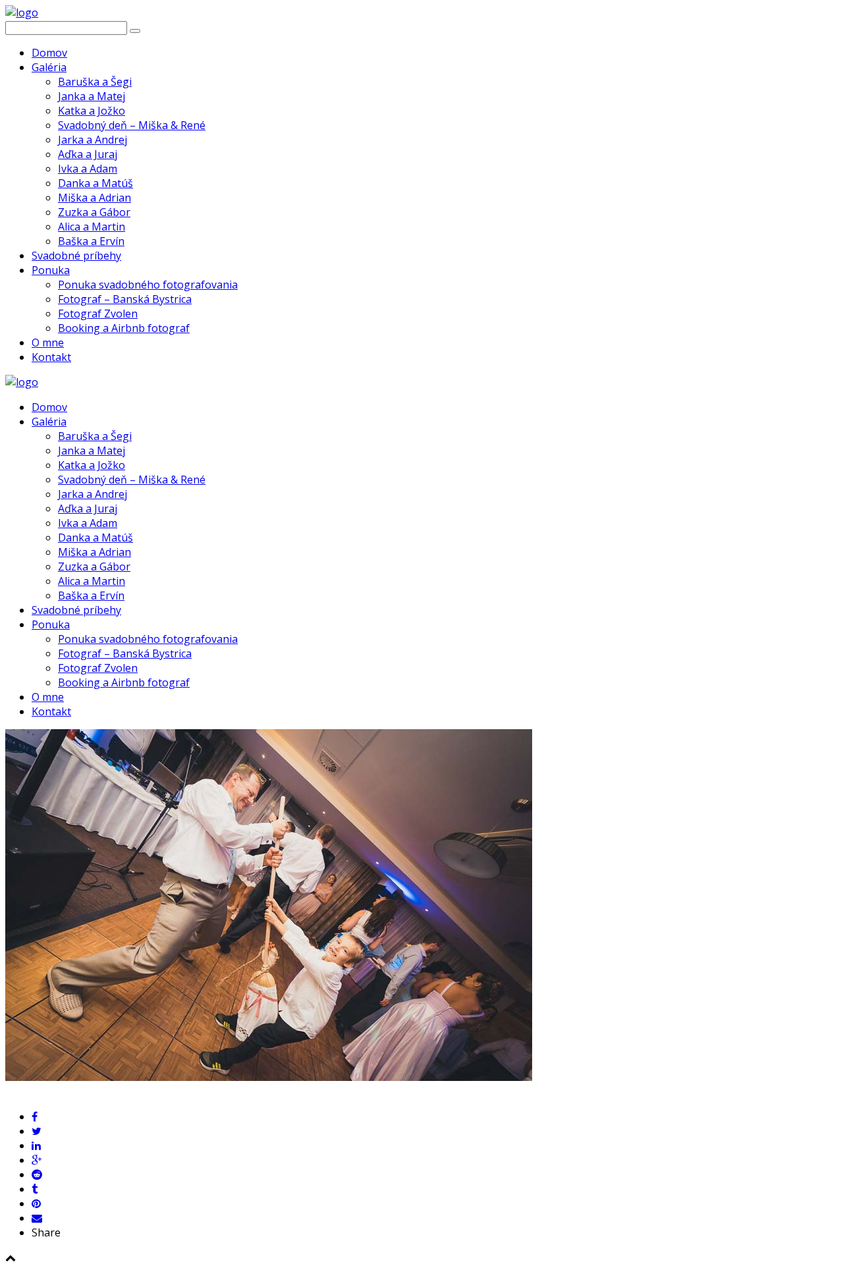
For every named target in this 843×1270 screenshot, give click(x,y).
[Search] (135, 31)
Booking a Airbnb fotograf (124, 328)
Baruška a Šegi (95, 81)
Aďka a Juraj (87, 154)
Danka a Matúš (95, 183)
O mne (48, 342)
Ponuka (51, 270)
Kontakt (51, 357)
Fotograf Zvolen (98, 313)
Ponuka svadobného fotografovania (148, 284)
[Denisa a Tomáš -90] (268, 1077)
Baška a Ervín (91, 241)
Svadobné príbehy (76, 255)
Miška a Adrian (94, 197)
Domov (49, 52)
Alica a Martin (91, 226)
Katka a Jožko (91, 110)
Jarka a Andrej (92, 139)
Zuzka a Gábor (94, 212)
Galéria (49, 67)
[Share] (35, 1116)
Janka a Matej (91, 96)
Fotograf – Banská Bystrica (125, 299)
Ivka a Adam (87, 168)
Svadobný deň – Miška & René (131, 125)
